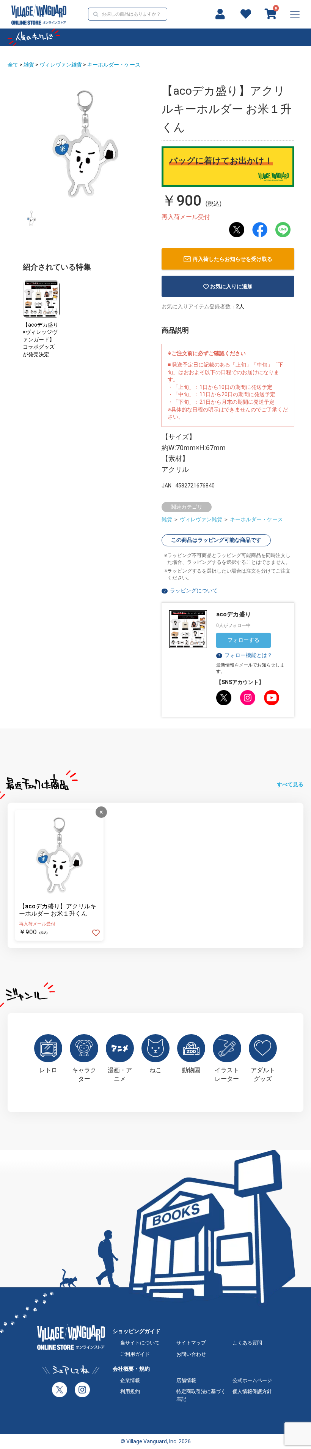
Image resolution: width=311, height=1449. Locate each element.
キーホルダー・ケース (113, 65)
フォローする (243, 640)
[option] (85, 142)
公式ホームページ (252, 1380)
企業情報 (130, 1380)
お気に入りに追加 (231, 286)
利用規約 (130, 1391)
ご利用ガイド (135, 1354)
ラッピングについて (194, 590)
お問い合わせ (191, 1354)
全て (13, 65)
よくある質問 (247, 1343)
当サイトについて (140, 1343)
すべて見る (290, 784)
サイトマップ (191, 1343)
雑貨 (29, 65)
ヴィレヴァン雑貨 (60, 65)
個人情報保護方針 (252, 1391)
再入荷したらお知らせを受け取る (232, 259)
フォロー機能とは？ (244, 655)
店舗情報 (186, 1380)
